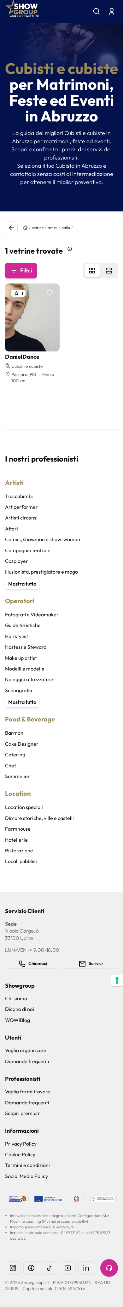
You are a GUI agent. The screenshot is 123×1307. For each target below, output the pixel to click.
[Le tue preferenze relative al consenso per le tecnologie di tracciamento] (117, 980)
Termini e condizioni (27, 1165)
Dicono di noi (19, 1009)
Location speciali (24, 807)
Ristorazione (19, 850)
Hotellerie (16, 840)
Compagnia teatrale (27, 550)
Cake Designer (21, 744)
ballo (66, 227)
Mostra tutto (22, 584)
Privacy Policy (21, 1144)
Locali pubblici (21, 861)
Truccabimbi (19, 496)
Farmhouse (18, 829)
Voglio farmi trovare (27, 1091)
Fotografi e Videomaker (32, 614)
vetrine (38, 227)
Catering (15, 754)
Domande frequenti (27, 1061)
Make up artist (21, 658)
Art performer (21, 507)
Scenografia (18, 690)
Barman (14, 733)
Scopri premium (23, 1113)
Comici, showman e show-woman (42, 539)
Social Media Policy (26, 1176)
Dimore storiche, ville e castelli (39, 818)
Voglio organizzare (25, 1050)
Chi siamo (16, 998)
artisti (52, 227)
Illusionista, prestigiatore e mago (41, 572)
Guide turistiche (23, 625)
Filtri (26, 270)
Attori (11, 528)
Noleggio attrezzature (29, 679)
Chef (10, 765)
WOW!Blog (17, 1020)
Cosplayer (16, 561)
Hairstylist (16, 636)
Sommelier (17, 776)
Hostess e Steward (25, 647)
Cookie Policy (20, 1154)
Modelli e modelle (24, 668)
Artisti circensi (21, 517)
